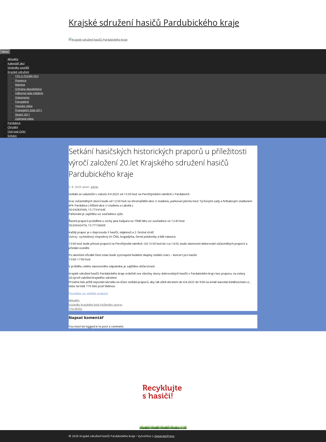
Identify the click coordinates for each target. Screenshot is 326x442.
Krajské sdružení (18, 72)
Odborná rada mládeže (29, 93)
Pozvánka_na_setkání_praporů (88, 293)
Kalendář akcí (16, 63)
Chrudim (13, 127)
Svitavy (12, 135)
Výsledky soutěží (18, 67)
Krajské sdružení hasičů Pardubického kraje (154, 22)
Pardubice (14, 123)
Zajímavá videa (24, 118)
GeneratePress (164, 436)
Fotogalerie (22, 101)
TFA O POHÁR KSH (26, 76)
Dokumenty (22, 97)
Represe (20, 84)
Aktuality (13, 59)
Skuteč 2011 (22, 114)
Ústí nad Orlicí (16, 131)
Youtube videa (23, 106)
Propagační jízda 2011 (28, 110)
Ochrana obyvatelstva (28, 89)
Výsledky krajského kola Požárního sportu (95, 304)
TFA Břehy (75, 309)
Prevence (20, 80)
